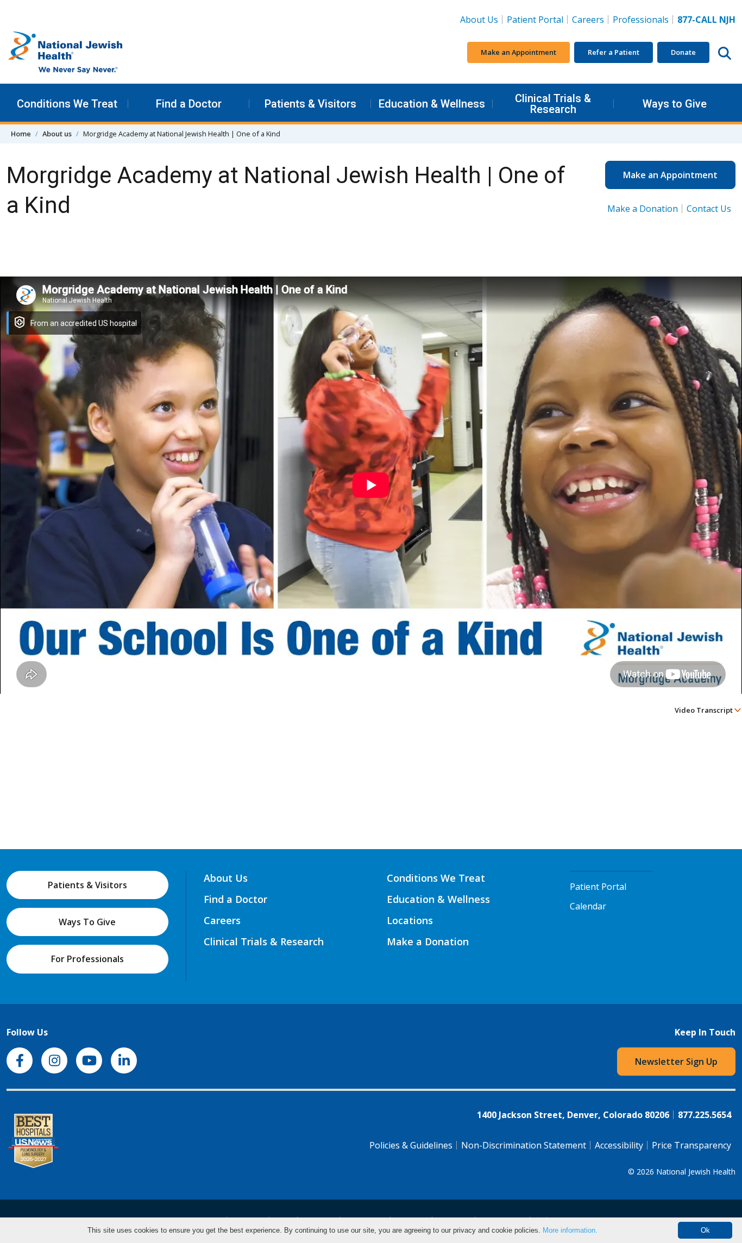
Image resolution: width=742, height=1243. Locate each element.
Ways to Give (675, 103)
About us (57, 134)
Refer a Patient (613, 52)
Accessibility (619, 1145)
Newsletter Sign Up (676, 1062)
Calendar (588, 906)
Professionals (641, 20)
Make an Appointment (518, 52)
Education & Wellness (432, 103)
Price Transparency (691, 1145)
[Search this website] (724, 53)
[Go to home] (88, 52)
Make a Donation (642, 209)
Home (21, 134)
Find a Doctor (189, 103)
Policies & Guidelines (410, 1145)
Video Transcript (704, 710)
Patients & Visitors (310, 103)
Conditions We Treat (67, 103)
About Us (479, 20)
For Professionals (87, 959)
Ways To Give (87, 922)
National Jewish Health (695, 1171)
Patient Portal (535, 20)
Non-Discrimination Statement (523, 1145)
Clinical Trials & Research (553, 104)
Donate (683, 52)
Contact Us (709, 209)
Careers (590, 19)
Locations (410, 920)
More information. (570, 1230)
